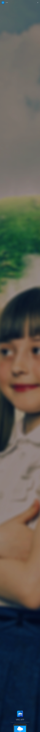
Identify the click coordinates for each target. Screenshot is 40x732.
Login (7, 2)
